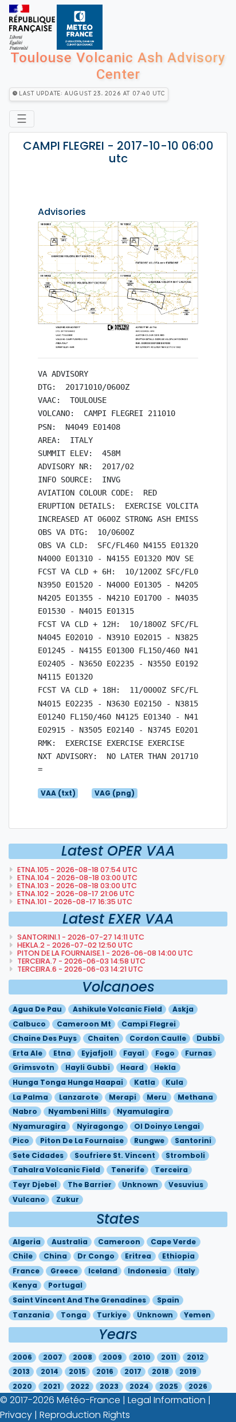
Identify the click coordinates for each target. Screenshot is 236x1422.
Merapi (122, 1097)
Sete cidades (38, 1155)
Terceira (171, 1170)
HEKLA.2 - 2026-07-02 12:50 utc (74, 945)
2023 (109, 1386)
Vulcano (29, 1199)
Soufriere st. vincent (114, 1155)
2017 (132, 1371)
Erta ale (27, 1053)
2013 (21, 1371)
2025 (168, 1386)
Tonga (73, 1315)
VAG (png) (115, 793)
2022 (79, 1386)
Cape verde (173, 1242)
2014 (49, 1371)
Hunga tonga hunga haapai (68, 1082)
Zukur (67, 1199)
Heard (132, 1067)
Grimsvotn (33, 1067)
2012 (195, 1357)
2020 (22, 1386)
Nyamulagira (143, 1111)
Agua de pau (37, 1009)
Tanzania (31, 1315)
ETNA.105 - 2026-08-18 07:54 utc (76, 869)
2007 (52, 1357)
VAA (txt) (58, 793)
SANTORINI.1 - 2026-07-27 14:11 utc (79, 937)
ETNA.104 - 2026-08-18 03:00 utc (76, 877)
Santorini (193, 1140)
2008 (82, 1357)
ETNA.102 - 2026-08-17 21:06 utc (75, 893)
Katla (144, 1082)
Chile (23, 1256)
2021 (51, 1386)
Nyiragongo (100, 1126)
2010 (142, 1357)
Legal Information (167, 1400)
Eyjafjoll (97, 1053)
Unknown (140, 1184)
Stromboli (185, 1155)
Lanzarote (79, 1097)
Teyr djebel (35, 1184)
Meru (157, 1097)
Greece (64, 1271)
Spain (168, 1300)
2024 (139, 1386)
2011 (168, 1357)
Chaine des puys (45, 1038)
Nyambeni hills (77, 1111)
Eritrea (138, 1256)
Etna (62, 1053)
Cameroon (119, 1242)
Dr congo (96, 1256)
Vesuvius (185, 1184)
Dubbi (208, 1038)
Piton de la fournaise (82, 1140)
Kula (174, 1082)
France (26, 1271)
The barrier (90, 1184)
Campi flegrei (148, 1024)
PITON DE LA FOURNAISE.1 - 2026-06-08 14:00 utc (104, 953)
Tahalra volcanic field (56, 1170)
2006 (22, 1357)
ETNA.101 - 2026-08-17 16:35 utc (73, 901)
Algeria (27, 1242)
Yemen (197, 1315)
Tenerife (127, 1170)
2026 (197, 1386)
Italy (186, 1271)
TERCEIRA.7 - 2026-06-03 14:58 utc (80, 961)
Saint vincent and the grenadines (79, 1300)
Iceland (102, 1271)
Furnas (198, 1053)
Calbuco (29, 1024)
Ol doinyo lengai (167, 1126)
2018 (160, 1371)
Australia (70, 1242)
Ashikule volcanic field (117, 1009)
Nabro (25, 1111)
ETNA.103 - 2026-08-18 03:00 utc (76, 885)
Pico (21, 1140)
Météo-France (88, 1400)
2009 (112, 1357)
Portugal (65, 1285)
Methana (195, 1097)
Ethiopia (178, 1256)
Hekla (165, 1067)
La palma (30, 1097)
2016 (104, 1371)
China (55, 1256)
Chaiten (103, 1038)
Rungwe (149, 1140)
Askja (183, 1009)
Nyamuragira (39, 1126)
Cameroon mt (84, 1024)
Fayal (133, 1053)
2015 (77, 1371)
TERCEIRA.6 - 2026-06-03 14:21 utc (79, 969)
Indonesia (147, 1271)
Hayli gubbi (87, 1067)
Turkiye (112, 1315)
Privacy (16, 1414)
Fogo (165, 1053)
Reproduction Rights (85, 1414)
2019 (187, 1371)
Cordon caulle (157, 1038)
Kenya (25, 1285)
